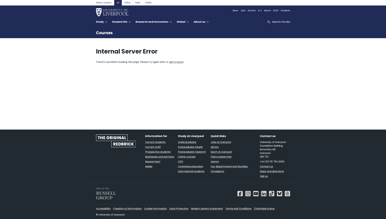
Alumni (267, 10)
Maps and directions (272, 171)
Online (148, 2)
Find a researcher (221, 156)
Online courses (187, 156)
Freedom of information (127, 208)
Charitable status (264, 208)
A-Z (260, 10)
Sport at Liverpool (221, 152)
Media (148, 166)
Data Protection (179, 208)
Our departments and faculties (229, 166)
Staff (275, 10)
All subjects (217, 171)
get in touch (176, 62)
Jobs (243, 10)
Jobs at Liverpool (221, 142)
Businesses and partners (159, 156)
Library (215, 147)
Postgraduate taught (190, 147)
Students (285, 10)
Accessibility (103, 208)
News (235, 10)
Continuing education (190, 166)
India (137, 2)
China (127, 2)
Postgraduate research (192, 152)
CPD (180, 161)
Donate (252, 10)
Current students (155, 142)
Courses (104, 33)
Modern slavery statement (207, 208)
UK (118, 2)
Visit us (264, 176)
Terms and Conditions (238, 208)
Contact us (266, 166)
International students (191, 171)
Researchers (152, 161)
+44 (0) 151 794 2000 (272, 161)
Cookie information (155, 208)
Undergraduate (187, 142)
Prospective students (158, 152)
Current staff (153, 147)
